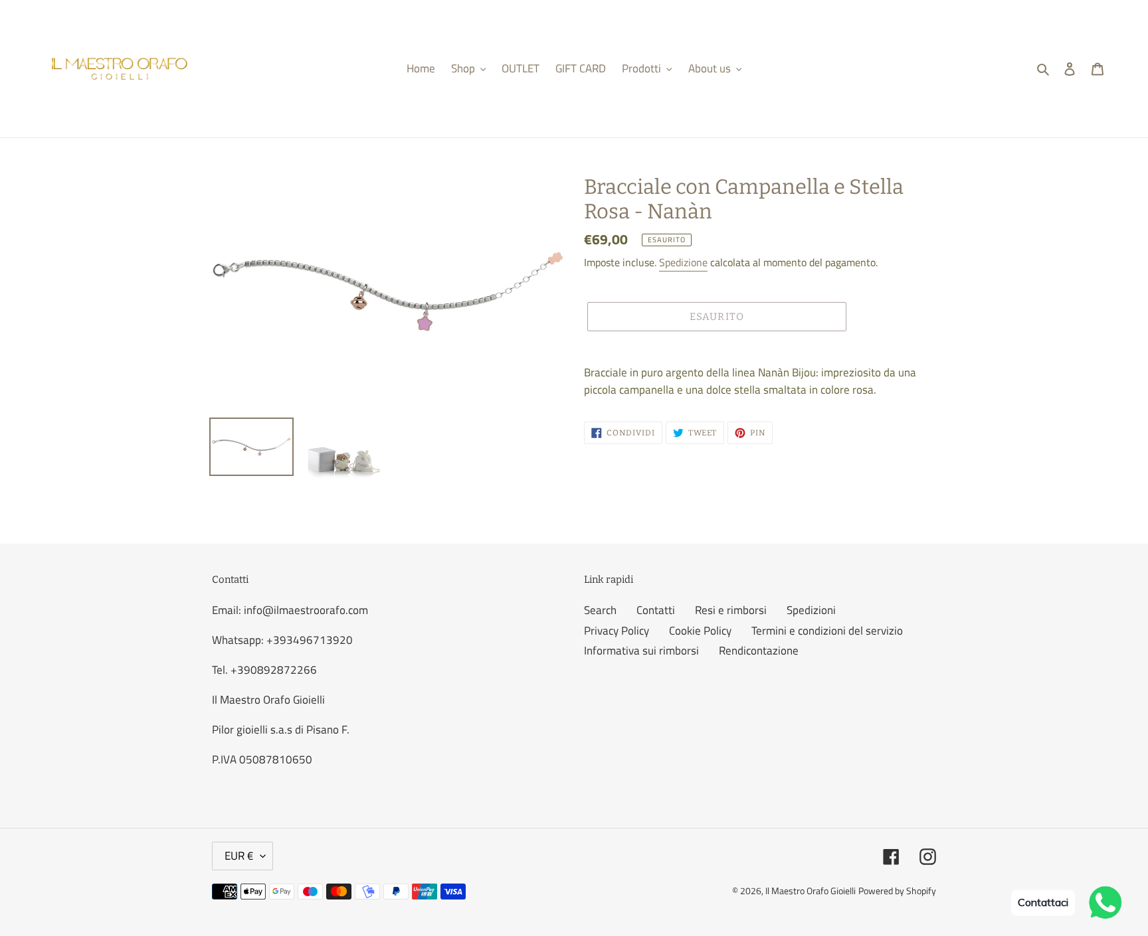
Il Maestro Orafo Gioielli (810, 890)
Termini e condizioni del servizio (827, 630)
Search (600, 610)
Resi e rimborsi (731, 610)
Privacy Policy (616, 630)
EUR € (239, 855)
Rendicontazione (759, 650)
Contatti (655, 610)
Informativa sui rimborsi (641, 650)
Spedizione (683, 262)
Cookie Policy (700, 630)
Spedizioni (811, 610)
